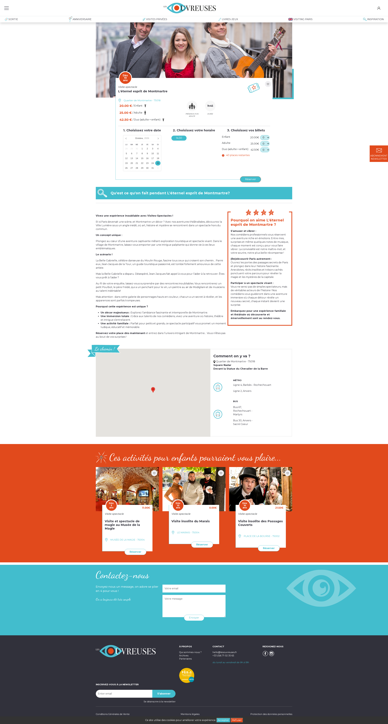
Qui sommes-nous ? (190, 652)
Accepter (223, 720)
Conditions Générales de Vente (113, 714)
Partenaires (185, 658)
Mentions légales (190, 714)
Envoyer (194, 617)
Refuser (237, 720)
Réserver (250, 179)
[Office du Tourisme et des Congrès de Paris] (186, 675)
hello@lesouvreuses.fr (224, 652)
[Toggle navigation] (6, 8)
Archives (183, 655)
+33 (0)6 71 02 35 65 (223, 655)
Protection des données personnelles (271, 714)
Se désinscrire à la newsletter (160, 701)
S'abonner (164, 693)
